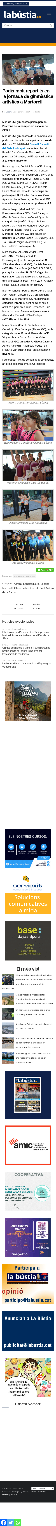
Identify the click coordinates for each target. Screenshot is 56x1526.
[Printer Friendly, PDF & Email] (45, 570)
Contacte (13, 1495)
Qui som (24, 1492)
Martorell (7, 588)
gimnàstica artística (24, 576)
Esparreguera (31, 583)
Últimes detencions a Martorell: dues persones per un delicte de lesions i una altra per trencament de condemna (26, 650)
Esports (9, 112)
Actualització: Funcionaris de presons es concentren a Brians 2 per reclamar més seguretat (34, 1043)
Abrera (18, 583)
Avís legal (15, 1492)
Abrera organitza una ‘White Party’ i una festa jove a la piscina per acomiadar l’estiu (33, 1058)
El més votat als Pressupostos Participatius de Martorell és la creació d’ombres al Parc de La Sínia (26, 635)
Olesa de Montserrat (26, 588)
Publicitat (32, 1492)
